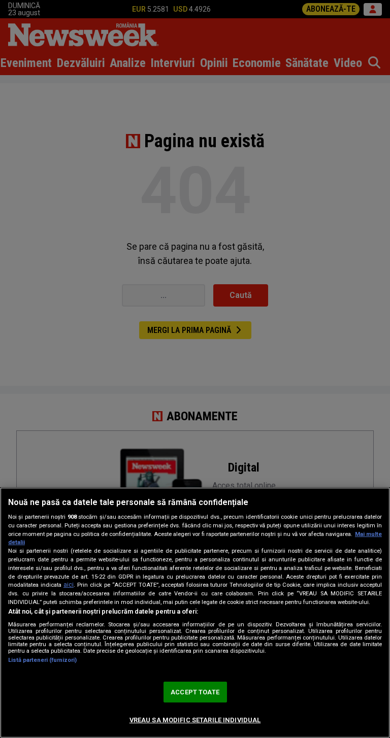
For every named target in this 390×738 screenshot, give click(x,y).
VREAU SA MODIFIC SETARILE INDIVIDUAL (195, 720)
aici (68, 584)
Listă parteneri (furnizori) (42, 660)
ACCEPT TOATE (195, 692)
